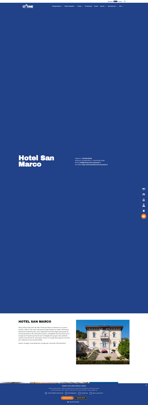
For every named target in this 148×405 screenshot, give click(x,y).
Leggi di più (94, 390)
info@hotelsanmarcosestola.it (90, 162)
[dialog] (74, 394)
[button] (124, 1)
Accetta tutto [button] (67, 398)
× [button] (146, 385)
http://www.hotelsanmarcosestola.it (95, 165)
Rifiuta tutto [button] (81, 398)
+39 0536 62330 (87, 158)
